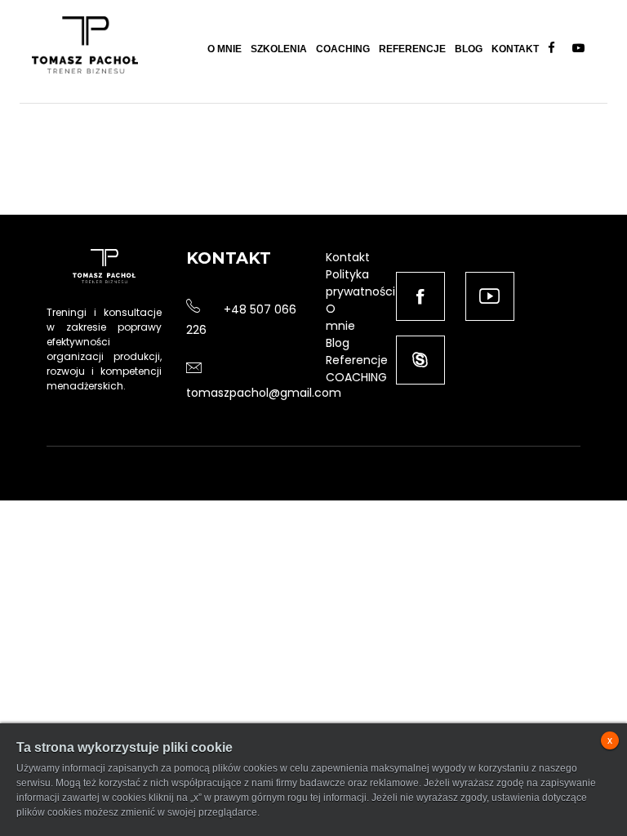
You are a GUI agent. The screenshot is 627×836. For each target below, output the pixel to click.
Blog (468, 49)
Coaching (343, 49)
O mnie (224, 49)
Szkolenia (279, 49)
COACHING (356, 377)
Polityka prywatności (360, 283)
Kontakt (515, 49)
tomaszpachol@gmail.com (263, 393)
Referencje (412, 49)
